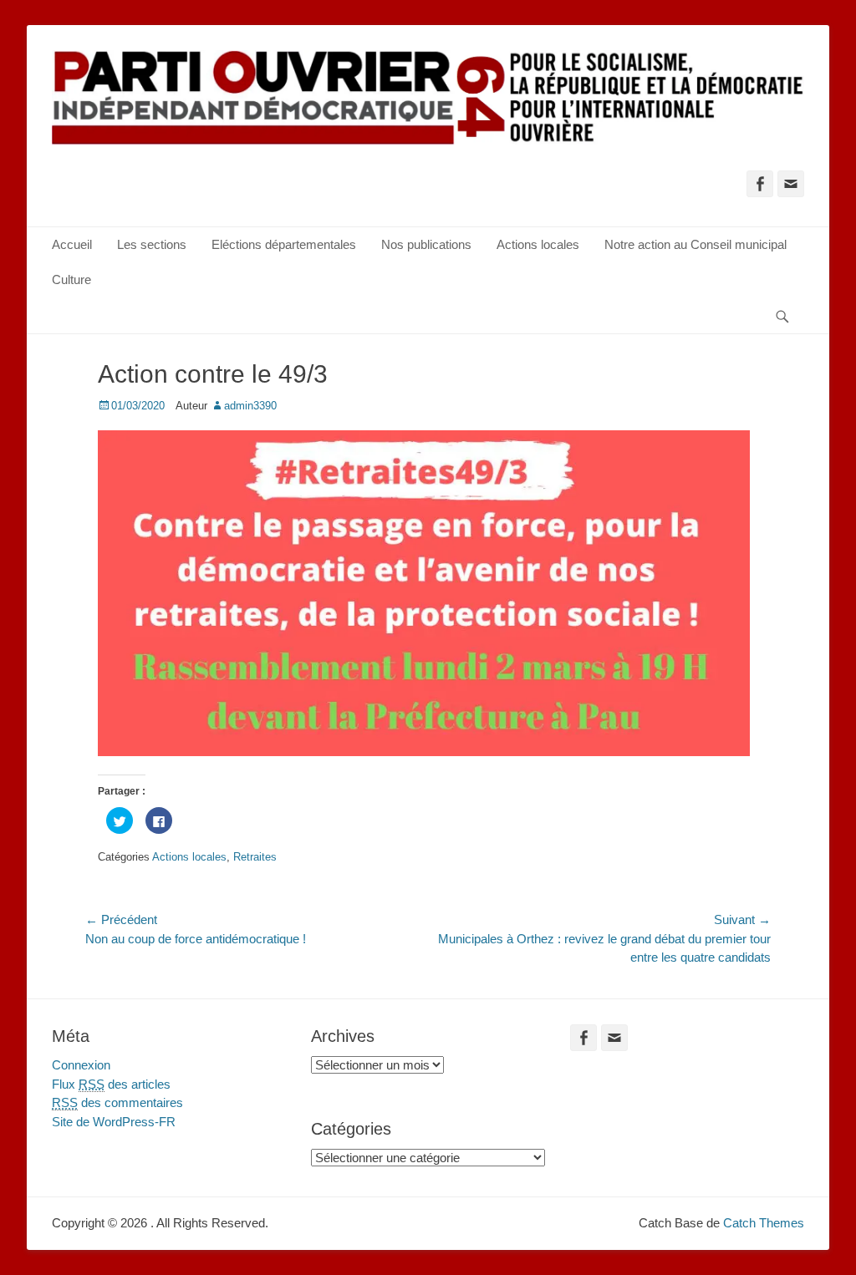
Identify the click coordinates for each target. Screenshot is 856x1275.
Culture (71, 279)
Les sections (151, 244)
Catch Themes (763, 1223)
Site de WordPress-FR (114, 1122)
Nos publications (426, 244)
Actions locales (538, 244)
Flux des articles (111, 1084)
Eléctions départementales (283, 244)
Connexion (81, 1065)
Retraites (255, 857)
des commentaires (117, 1102)
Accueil (72, 244)
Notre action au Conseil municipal (695, 244)
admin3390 (250, 405)
